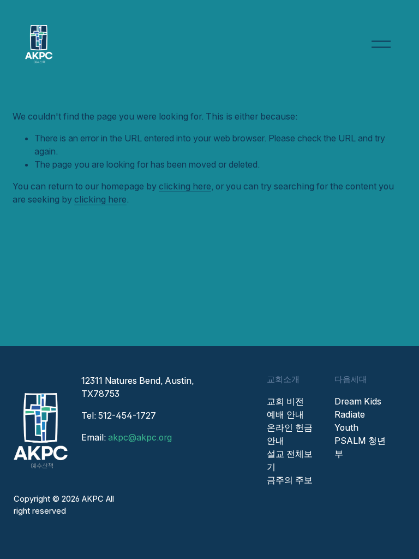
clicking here (185, 186)
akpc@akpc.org (140, 437)
